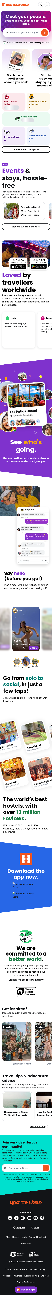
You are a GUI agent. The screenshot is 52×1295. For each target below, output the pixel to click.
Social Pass (26, 1243)
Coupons (7, 1276)
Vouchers (17, 1276)
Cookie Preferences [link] (26, 1282)
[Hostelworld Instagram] (23, 1218)
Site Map (45, 1276)
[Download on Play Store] (39, 266)
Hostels (15, 1237)
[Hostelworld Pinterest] (35, 1218)
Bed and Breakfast (37, 1237)
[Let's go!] (44, 32)
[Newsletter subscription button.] (46, 1168)
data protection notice (29, 1158)
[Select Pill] (40, 4)
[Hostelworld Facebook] (10, 1218)
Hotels (24, 1237)
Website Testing (31, 1276)
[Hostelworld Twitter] (16, 1218)
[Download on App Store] (18, 266)
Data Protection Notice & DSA (18, 1269)
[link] (34, 736)
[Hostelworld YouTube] (29, 1218)
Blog (8, 1237)
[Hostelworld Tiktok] (42, 1218)
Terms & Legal (40, 1269)
